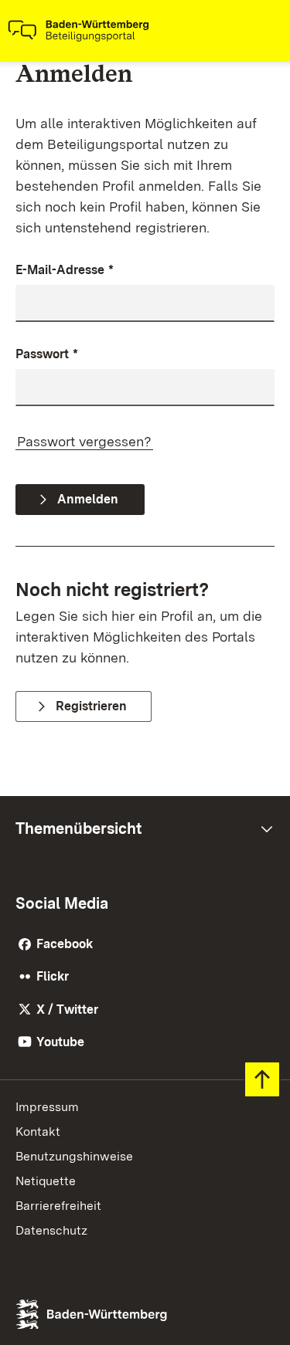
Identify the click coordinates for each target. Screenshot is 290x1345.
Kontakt (37, 1131)
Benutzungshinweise (74, 1156)
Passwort (46, 354)
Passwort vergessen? (84, 441)
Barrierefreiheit (58, 1205)
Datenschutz (51, 1230)
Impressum (47, 1106)
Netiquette (45, 1181)
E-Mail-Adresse (64, 270)
